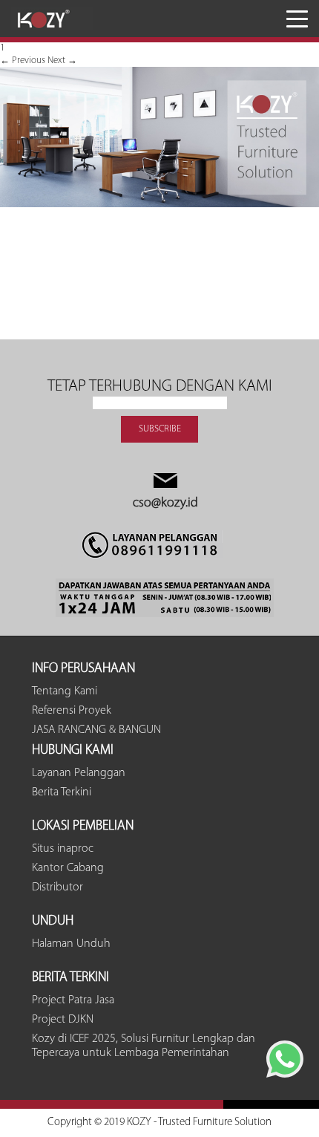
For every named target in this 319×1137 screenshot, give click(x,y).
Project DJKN (62, 1020)
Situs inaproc (62, 849)
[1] (159, 204)
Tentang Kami (64, 691)
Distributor (57, 887)
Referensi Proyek (71, 711)
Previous (22, 60)
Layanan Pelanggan (78, 773)
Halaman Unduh (71, 944)
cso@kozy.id (165, 503)
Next (62, 60)
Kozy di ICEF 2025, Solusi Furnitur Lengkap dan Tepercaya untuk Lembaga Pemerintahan (143, 1046)
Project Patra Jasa (73, 1000)
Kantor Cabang (68, 868)
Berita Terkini (61, 792)
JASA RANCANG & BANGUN (96, 730)
